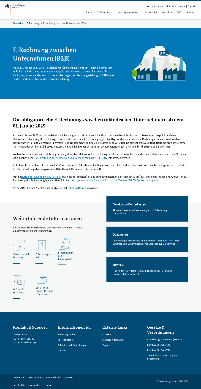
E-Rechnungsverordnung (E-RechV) (165, 340)
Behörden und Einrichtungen (72, 345)
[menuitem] (191, 6)
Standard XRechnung (113, 340)
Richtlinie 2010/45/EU (158, 350)
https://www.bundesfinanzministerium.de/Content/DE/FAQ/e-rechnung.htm (114, 180)
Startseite (18, 23)
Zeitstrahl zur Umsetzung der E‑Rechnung (162, 357)
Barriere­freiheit (53, 377)
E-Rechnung (33, 23)
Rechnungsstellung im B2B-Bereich (41, 176)
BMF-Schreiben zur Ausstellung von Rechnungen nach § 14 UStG (70, 158)
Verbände (62, 350)
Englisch (48, 385)
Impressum (19, 377)
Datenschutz (35, 377)
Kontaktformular (79, 188)
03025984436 (20, 334)
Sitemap (69, 377)
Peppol (106, 345)
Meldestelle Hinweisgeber (27, 385)
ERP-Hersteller (65, 340)
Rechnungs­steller (67, 334)
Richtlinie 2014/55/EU (158, 345)
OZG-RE (106, 334)
